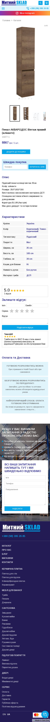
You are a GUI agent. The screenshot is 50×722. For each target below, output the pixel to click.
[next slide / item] (46, 62)
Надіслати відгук (25, 327)
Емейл (29, 305)
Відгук (5, 316)
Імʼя (3, 305)
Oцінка (5, 311)
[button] (18, 98)
